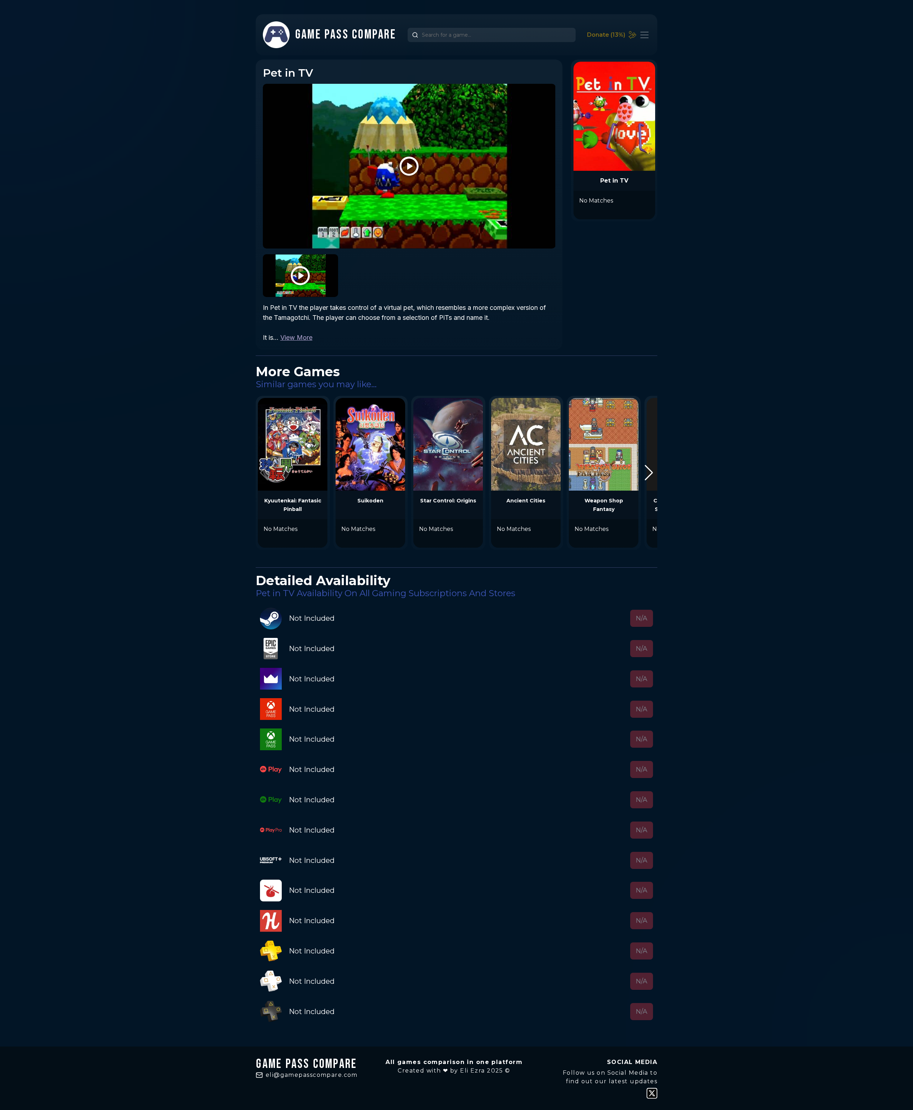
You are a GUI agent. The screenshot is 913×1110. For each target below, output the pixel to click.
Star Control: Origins (448, 500)
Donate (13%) (606, 34)
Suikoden (370, 500)
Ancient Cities (525, 500)
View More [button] (296, 337)
